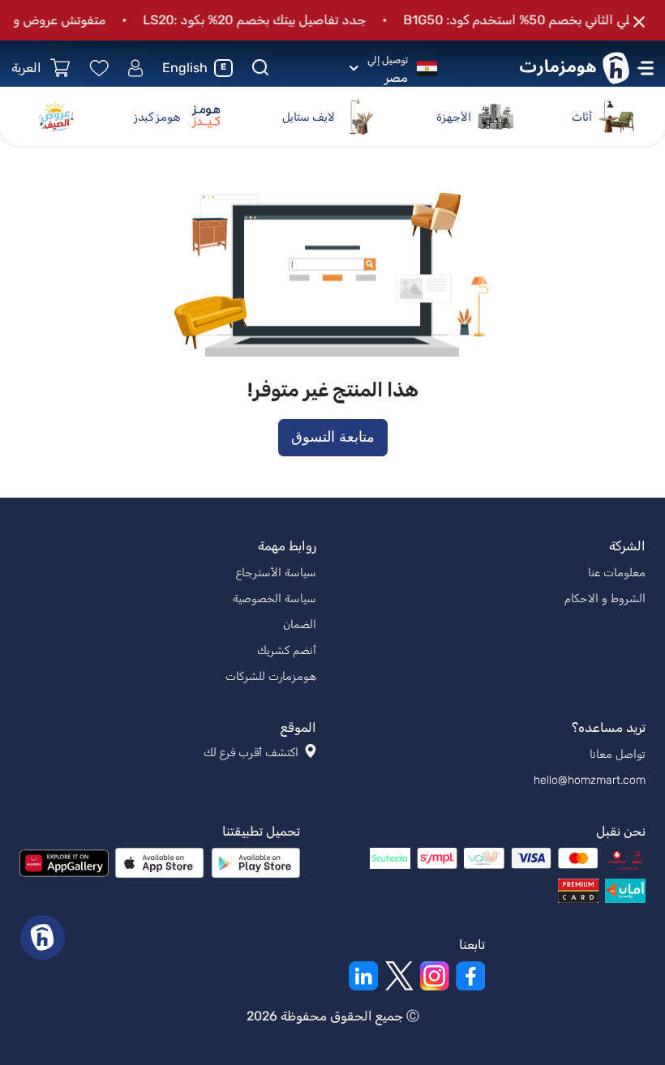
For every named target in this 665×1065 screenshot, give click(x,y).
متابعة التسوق (333, 437)
